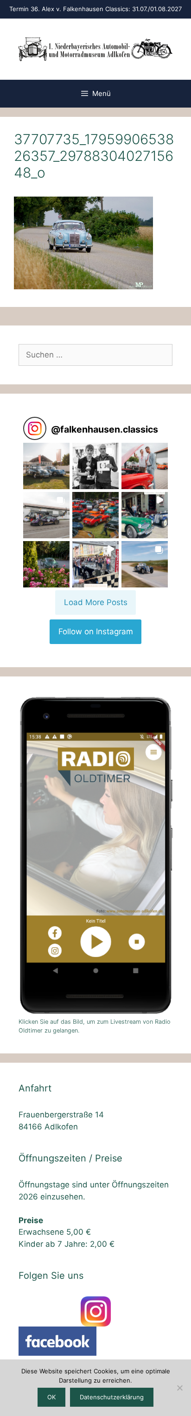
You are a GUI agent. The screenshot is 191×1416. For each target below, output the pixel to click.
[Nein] (179, 1387)
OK (51, 1397)
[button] (46, 466)
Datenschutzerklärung (112, 1397)
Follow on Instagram (95, 631)
